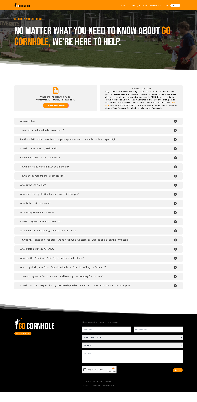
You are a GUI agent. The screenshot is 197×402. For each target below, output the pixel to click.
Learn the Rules (56, 105)
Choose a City (134, 5)
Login (166, 5)
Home (123, 5)
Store (145, 5)
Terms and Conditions (103, 381)
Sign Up (175, 5)
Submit (178, 370)
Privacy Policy (90, 381)
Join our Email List (23, 333)
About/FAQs (155, 5)
